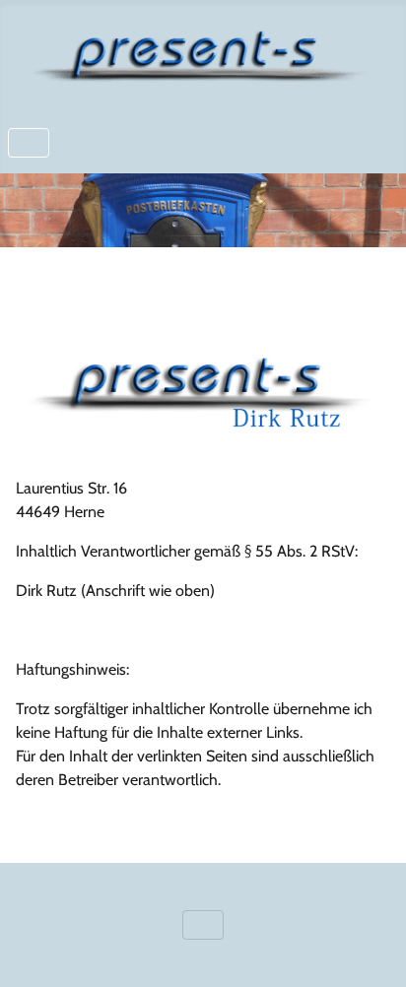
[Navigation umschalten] (28, 143)
